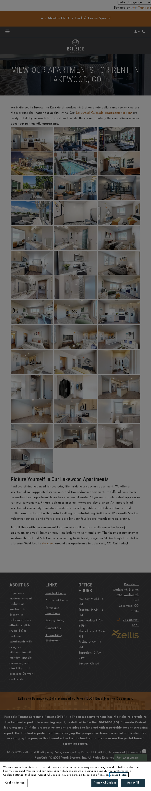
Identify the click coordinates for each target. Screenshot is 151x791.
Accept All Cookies (105, 783)
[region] (75, 776)
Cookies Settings (15, 783)
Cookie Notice (119, 775)
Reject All (133, 783)
